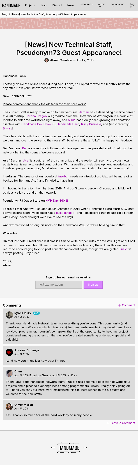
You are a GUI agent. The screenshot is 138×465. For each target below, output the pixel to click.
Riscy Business (91, 124)
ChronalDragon (36, 116)
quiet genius (64, 213)
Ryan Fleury (22, 313)
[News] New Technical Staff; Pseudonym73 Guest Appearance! (48, 14)
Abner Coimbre (61, 60)
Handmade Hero (68, 124)
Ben (24, 148)
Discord (57, 5)
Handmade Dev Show (36, 124)
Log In (132, 5)
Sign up (93, 284)
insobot (63, 176)
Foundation (117, 4)
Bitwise (7, 128)
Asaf (26, 160)
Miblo (71, 120)
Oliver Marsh (23, 404)
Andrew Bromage (26, 350)
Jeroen (84, 112)
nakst (124, 249)
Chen (18, 371)
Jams (44, 5)
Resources (86, 4)
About (101, 4)
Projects (30, 5)
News (70, 5)
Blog (5, 14)
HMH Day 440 (55, 200)
